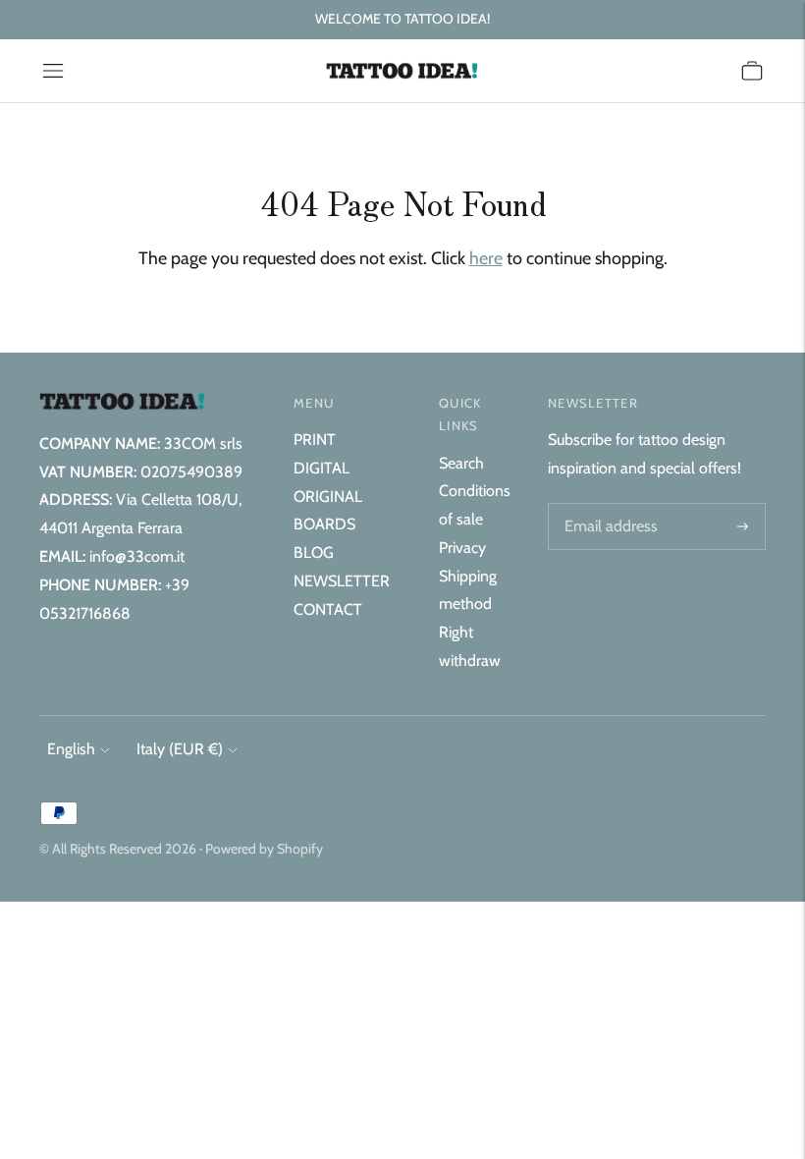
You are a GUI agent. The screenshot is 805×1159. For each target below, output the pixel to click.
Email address (607, 505)
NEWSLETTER (342, 581)
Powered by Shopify (264, 848)
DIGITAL (321, 468)
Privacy (462, 547)
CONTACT (328, 609)
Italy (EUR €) (179, 749)
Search (461, 463)
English (71, 749)
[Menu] (53, 70)
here (486, 258)
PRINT (315, 439)
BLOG (314, 552)
